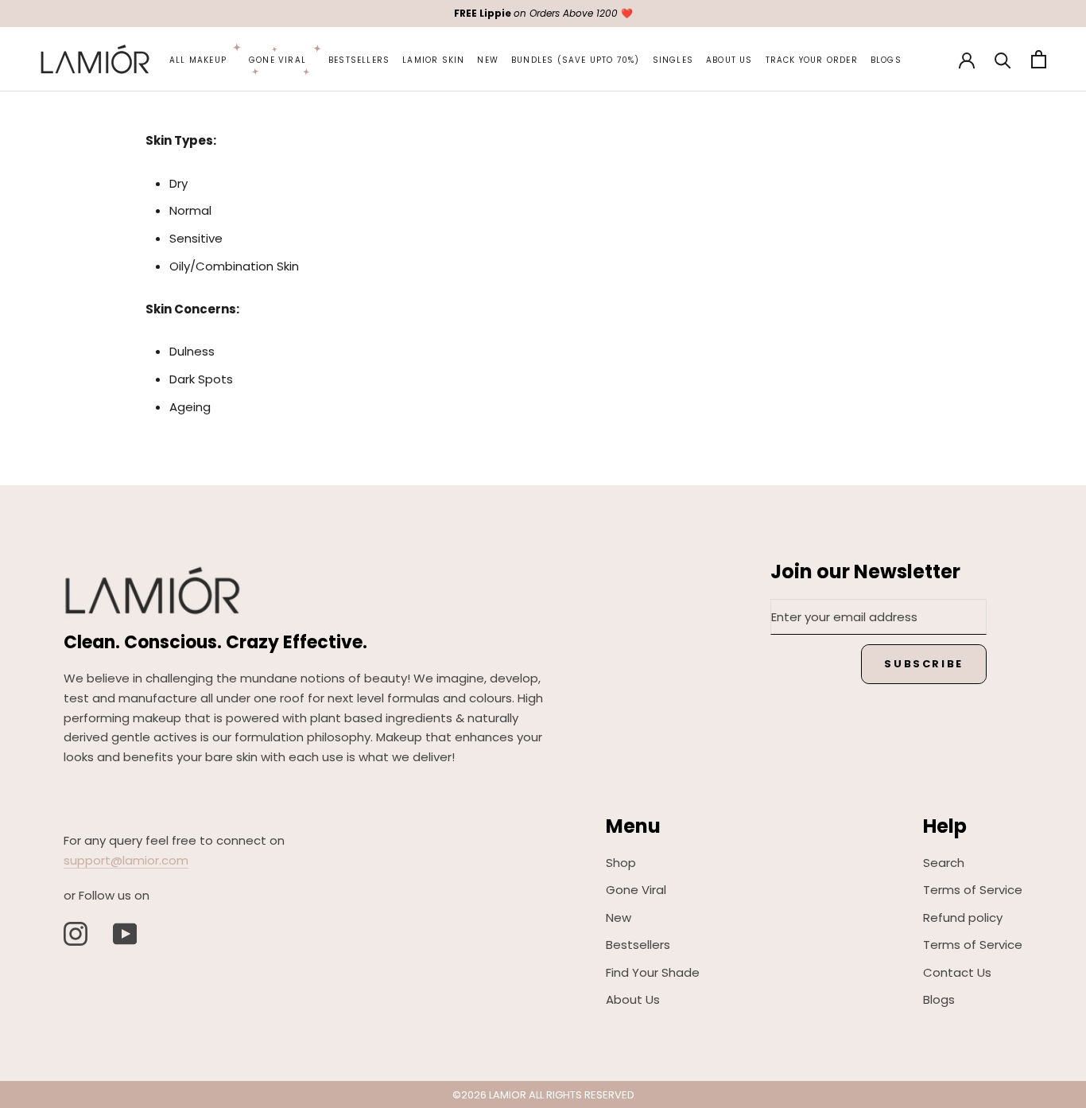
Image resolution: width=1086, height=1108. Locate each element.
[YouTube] (125, 934)
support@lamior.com (126, 860)
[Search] (1003, 59)
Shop (621, 862)
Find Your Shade (653, 972)
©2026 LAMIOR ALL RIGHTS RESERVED (543, 1094)
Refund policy (963, 917)
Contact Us (957, 972)
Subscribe (923, 663)
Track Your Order (812, 60)
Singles (673, 60)
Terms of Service (972, 889)
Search (943, 862)
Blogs (886, 60)
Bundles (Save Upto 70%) (575, 60)
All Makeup (198, 60)
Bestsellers (359, 60)
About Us (729, 60)
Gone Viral (277, 60)
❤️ (543, 13)
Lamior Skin (433, 60)
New (487, 60)
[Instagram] (75, 934)
